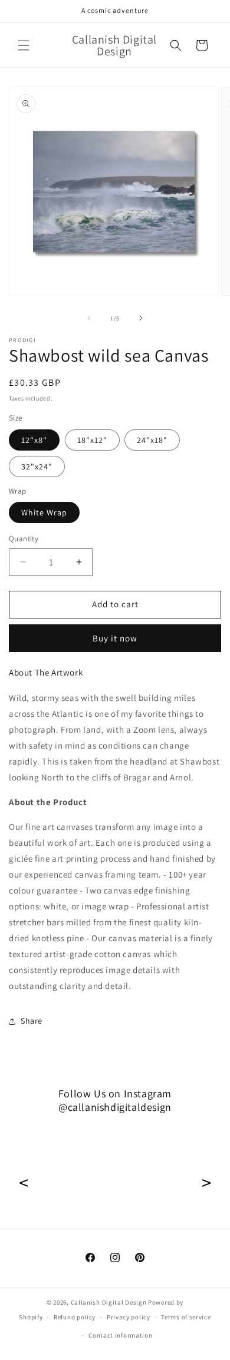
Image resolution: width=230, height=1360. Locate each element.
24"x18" (152, 440)
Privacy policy (128, 1317)
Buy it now (115, 638)
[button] (24, 45)
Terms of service (186, 1317)
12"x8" (34, 440)
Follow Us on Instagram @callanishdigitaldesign (115, 1100)
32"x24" (36, 466)
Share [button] (31, 1020)
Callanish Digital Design (109, 1302)
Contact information (120, 1335)
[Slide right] (141, 318)
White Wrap (44, 512)
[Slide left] (89, 318)
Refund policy (75, 1317)
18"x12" (92, 440)
